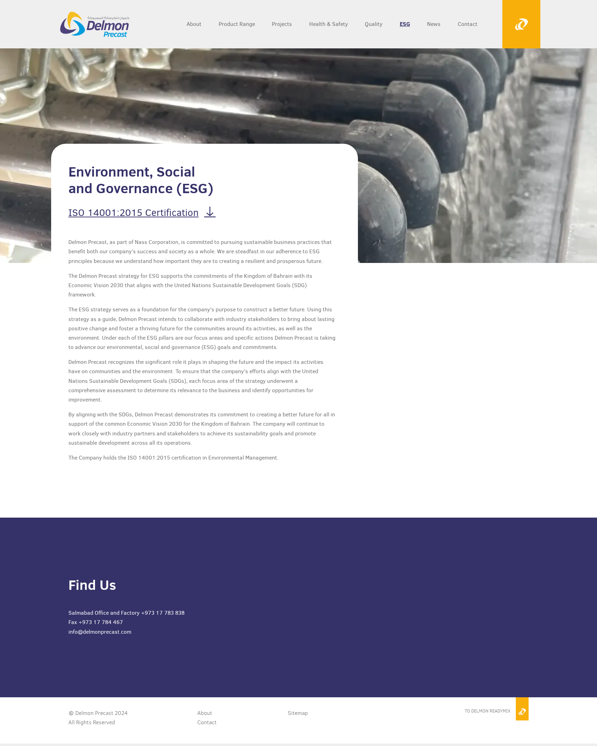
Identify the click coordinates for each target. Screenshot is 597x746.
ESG (405, 24)
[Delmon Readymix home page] (86, 24)
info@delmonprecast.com (99, 631)
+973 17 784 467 (100, 622)
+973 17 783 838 (162, 612)
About (194, 24)
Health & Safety (328, 24)
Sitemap (298, 713)
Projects (282, 24)
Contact (467, 24)
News (433, 24)
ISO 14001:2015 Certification (133, 212)
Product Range (237, 24)
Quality (373, 24)
